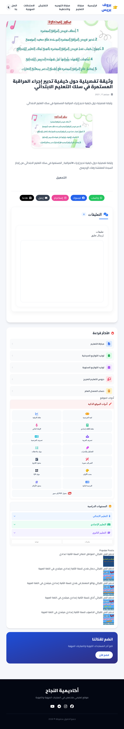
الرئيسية (92, 6)
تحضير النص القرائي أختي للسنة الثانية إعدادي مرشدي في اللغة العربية (79, 597)
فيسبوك (77, 198)
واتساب (95, 198)
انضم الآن (104, 655)
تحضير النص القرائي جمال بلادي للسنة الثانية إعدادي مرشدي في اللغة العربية (76, 568)
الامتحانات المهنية (29, 7)
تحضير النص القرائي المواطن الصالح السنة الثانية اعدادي (86, 554)
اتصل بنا (14, 7)
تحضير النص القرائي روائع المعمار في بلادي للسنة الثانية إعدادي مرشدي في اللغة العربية (70, 583)
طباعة (25, 198)
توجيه (37, 542)
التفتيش (43, 6)
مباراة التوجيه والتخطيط (62, 7)
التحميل (61, 177)
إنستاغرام (58, 198)
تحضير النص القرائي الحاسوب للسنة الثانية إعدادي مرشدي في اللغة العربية (77, 612)
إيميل (41, 198)
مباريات (87, 542)
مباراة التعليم (80, 7)
